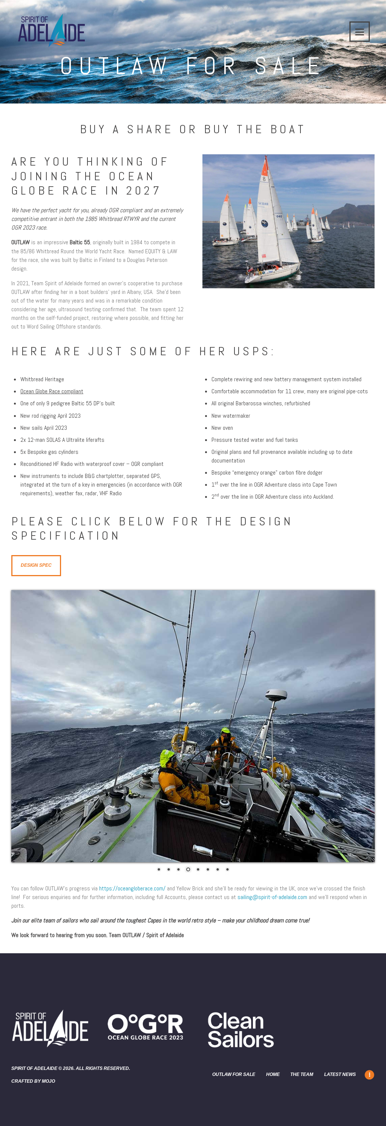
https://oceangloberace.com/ (132, 888)
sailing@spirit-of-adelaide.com (272, 897)
